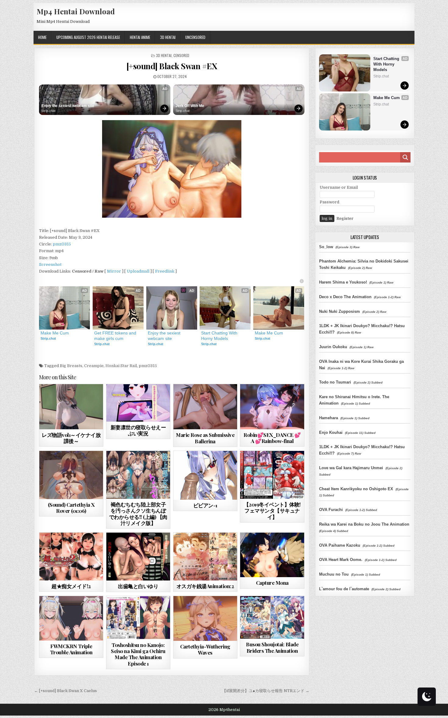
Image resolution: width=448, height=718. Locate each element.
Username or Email (339, 187)
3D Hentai (168, 37)
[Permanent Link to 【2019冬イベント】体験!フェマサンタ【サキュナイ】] (272, 475)
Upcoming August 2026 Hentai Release (88, 37)
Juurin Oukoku (333, 347)
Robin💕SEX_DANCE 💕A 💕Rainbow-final (272, 437)
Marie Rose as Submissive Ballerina (205, 437)
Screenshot (50, 264)
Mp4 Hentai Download (76, 11)
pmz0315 (62, 244)
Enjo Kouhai (331, 432)
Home (42, 37)
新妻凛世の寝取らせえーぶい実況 (138, 430)
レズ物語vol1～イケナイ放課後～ (71, 437)
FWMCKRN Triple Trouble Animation (71, 649)
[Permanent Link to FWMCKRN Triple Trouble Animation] (71, 618)
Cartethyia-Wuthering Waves (205, 649)
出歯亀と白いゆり (138, 586)
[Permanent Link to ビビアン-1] (205, 475)
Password (329, 202)
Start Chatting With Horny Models (220, 335)
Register (345, 218)
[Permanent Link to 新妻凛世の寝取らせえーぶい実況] (138, 402)
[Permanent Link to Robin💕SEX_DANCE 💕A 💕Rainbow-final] (272, 406)
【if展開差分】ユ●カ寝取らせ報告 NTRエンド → (265, 690)
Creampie (94, 365)
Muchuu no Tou (334, 574)
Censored (181, 55)
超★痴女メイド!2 (71, 586)
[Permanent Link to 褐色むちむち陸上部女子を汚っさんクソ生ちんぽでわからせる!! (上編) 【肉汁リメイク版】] (138, 475)
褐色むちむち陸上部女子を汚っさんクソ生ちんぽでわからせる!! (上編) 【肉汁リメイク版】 (138, 513)
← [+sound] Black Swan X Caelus (65, 690)
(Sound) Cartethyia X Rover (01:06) (71, 507)
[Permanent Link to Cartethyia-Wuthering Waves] (205, 618)
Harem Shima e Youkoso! (343, 282)
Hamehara (328, 418)
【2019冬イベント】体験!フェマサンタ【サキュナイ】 (272, 510)
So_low (326, 247)
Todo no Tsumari (335, 382)
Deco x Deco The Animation (345, 297)
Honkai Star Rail (121, 365)
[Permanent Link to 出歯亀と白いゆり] (138, 556)
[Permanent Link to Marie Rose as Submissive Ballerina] (205, 406)
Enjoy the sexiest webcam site (67, 106)
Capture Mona (272, 582)
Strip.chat (48, 111)
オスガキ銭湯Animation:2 (205, 586)
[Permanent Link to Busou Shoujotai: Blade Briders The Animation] (272, 617)
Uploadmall (138, 271)
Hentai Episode (149, 610)
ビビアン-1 (205, 505)
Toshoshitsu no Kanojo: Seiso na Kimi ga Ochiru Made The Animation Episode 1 (138, 654)
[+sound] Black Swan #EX (171, 66)
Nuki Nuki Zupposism (339, 311)
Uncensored (195, 37)
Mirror (114, 271)
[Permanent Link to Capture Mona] (272, 555)
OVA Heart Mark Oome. (340, 559)
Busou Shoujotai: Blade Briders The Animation (272, 647)
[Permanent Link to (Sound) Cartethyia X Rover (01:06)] (71, 475)
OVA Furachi (331, 509)
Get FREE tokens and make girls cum (115, 335)
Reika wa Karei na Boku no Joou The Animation (364, 524)
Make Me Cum (55, 332)
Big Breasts (71, 365)
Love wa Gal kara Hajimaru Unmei (351, 468)
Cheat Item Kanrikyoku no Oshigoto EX (356, 489)
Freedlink (164, 271)
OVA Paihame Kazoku (339, 545)
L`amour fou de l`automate (344, 589)
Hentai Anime (140, 37)
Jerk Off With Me (190, 106)
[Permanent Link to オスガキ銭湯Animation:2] (205, 556)
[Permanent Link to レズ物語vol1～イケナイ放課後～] (71, 406)
